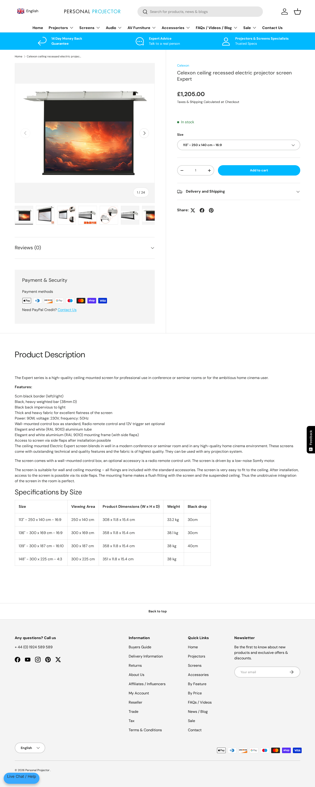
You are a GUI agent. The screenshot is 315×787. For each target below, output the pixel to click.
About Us (136, 674)
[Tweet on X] (192, 210)
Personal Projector (37, 770)
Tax (131, 720)
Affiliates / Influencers (147, 683)
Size (180, 135)
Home (38, 27)
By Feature (197, 683)
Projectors (58, 27)
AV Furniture (139, 27)
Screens (87, 27)
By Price (195, 693)
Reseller (135, 702)
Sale (247, 27)
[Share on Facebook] (202, 210)
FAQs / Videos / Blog (214, 27)
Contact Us (272, 27)
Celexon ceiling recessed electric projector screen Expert (54, 56)
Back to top (158, 611)
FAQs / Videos (200, 702)
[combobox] (200, 11)
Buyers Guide (140, 647)
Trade (133, 711)
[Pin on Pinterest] (211, 210)
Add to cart (259, 170)
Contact (195, 730)
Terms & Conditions (145, 730)
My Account (139, 693)
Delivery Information (146, 656)
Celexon (183, 65)
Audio (111, 27)
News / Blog (198, 711)
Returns (135, 665)
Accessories (173, 27)
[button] (297, 11)
